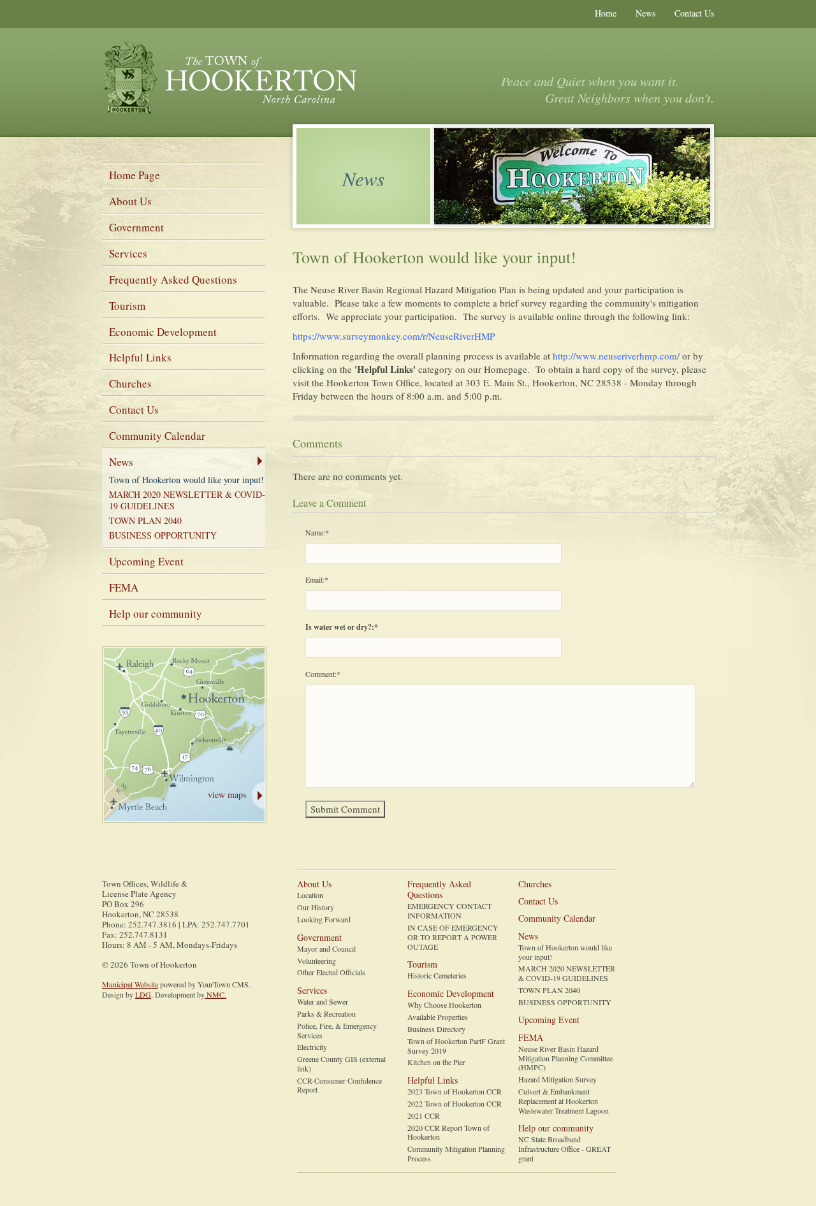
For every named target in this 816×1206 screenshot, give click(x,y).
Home (605, 13)
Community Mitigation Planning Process (456, 1153)
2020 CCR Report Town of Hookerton (448, 1132)
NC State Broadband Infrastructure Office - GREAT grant (564, 1149)
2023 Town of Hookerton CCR (454, 1091)
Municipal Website (130, 984)
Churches (130, 383)
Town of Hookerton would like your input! (186, 480)
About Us (130, 201)
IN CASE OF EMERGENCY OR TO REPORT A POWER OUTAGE (453, 937)
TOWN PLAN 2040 (145, 520)
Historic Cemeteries (437, 975)
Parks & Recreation (326, 1014)
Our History (315, 907)
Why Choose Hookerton (444, 1005)
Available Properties (437, 1017)
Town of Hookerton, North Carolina (229, 79)
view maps (227, 794)
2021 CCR (423, 1116)
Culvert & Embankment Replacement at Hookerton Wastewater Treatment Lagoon (563, 1101)
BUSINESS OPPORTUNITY (163, 535)
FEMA (123, 587)
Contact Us (694, 13)
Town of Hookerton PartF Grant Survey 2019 (456, 1046)
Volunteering (316, 961)
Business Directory (436, 1029)
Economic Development (163, 331)
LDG (143, 994)
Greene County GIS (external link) (341, 1063)
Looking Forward (324, 919)
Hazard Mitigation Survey (557, 1079)
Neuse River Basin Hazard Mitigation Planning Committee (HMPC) (565, 1058)
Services (128, 253)
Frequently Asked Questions (173, 279)
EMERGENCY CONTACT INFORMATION (449, 910)
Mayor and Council (326, 949)
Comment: (322, 674)
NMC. (215, 994)
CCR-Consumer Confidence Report (339, 1085)
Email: (316, 579)
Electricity (312, 1047)
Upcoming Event (146, 561)
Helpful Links (140, 357)
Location (310, 895)
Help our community (155, 613)
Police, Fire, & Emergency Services (337, 1030)
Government (136, 227)
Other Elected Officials (331, 972)
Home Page (134, 175)
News (645, 13)
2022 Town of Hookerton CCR (454, 1103)
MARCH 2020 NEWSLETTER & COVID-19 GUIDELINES (187, 499)
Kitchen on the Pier (436, 1062)
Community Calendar (157, 435)
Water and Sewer (322, 1001)
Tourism (127, 305)
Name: (317, 532)
